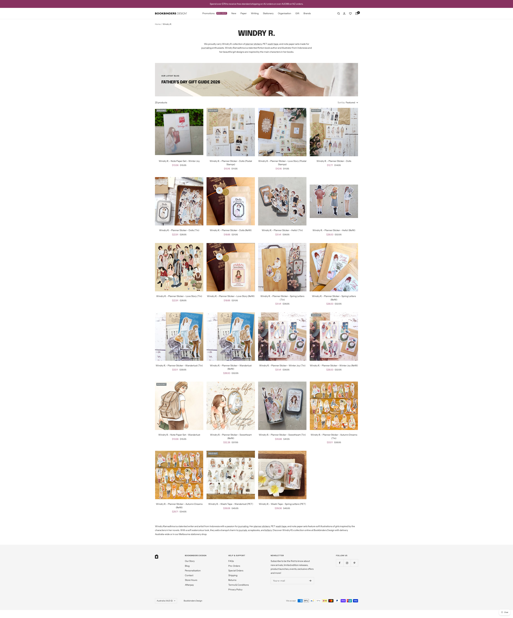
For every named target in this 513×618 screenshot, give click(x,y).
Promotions (214, 13)
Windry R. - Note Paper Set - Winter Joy (179, 161)
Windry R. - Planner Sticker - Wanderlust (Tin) (179, 365)
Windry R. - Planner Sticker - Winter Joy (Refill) (334, 365)
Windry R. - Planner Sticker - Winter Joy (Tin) (282, 365)
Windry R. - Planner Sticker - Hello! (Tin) (282, 230)
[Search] (338, 13)
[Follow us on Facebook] (339, 563)
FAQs (231, 561)
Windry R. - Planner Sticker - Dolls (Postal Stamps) (231, 163)
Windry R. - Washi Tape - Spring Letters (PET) (282, 504)
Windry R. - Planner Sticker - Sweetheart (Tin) (282, 434)
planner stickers (254, 44)
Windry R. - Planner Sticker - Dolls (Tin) (179, 230)
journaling (206, 48)
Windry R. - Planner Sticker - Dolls (333, 161)
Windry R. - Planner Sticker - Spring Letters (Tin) (282, 298)
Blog (187, 566)
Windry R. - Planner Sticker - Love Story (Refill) (231, 296)
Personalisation (193, 570)
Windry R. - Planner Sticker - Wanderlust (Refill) (231, 367)
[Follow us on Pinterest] (354, 563)
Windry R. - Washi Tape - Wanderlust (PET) (230, 504)
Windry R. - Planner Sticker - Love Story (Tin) (179, 296)
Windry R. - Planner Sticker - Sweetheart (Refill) (231, 436)
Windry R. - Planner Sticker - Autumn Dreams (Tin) (334, 436)
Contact (189, 575)
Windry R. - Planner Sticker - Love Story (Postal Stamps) (282, 163)
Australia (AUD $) (165, 600)
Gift (297, 13)
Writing (255, 13)
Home (158, 24)
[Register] (310, 581)
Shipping (232, 575)
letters (268, 530)
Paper (243, 13)
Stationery (268, 13)
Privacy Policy (235, 589)
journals (243, 530)
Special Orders (235, 570)
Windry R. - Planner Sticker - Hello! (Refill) (333, 230)
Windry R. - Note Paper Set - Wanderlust (179, 434)
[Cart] (356, 13)
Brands (307, 13)
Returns (232, 580)
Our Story (190, 561)
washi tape (272, 44)
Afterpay (189, 585)
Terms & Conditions (238, 585)
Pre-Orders (234, 566)
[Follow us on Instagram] (347, 563)
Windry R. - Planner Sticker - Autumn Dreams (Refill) (179, 506)
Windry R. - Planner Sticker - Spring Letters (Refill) (334, 298)
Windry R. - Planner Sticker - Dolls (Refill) (231, 230)
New (233, 13)
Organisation (284, 13)
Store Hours (191, 580)
